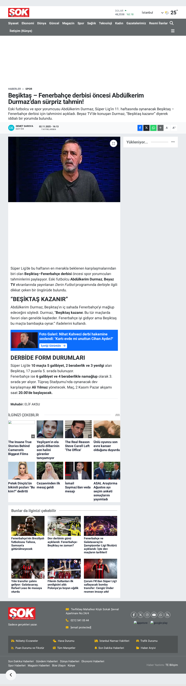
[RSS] (167, 615)
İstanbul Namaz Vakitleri (114, 640)
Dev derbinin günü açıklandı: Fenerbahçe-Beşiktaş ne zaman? (63, 542)
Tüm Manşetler (66, 648)
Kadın (119, 23)
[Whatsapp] (161, 615)
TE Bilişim (171, 665)
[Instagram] (147, 615)
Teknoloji (105, 23)
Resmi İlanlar (158, 23)
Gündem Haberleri (47, 661)
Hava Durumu (66, 640)
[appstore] (140, 623)
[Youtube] (154, 615)
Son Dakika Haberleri (111, 648)
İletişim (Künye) (21, 31)
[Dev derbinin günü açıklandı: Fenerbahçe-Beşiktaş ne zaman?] (64, 526)
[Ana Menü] (172, 31)
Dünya (41, 23)
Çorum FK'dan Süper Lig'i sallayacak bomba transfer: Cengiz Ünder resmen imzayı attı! (100, 586)
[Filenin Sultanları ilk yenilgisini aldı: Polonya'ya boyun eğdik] (64, 568)
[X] (140, 615)
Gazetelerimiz (136, 23)
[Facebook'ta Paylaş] (140, 128)
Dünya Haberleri (69, 661)
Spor (81, 23)
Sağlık (91, 23)
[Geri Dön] (10, 675)
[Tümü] (173, 142)
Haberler (14, 88)
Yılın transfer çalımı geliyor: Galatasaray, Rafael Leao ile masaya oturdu (26, 586)
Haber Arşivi (148, 648)
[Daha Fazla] (160, 128)
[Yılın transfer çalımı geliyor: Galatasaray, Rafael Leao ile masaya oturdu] (28, 568)
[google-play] (159, 623)
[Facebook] (134, 615)
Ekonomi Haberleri (93, 661)
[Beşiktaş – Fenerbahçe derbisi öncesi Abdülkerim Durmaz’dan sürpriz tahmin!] (64, 169)
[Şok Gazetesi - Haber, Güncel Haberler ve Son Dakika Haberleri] (18, 12)
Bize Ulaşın (59, 665)
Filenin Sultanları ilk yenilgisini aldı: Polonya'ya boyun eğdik (63, 584)
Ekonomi (28, 23)
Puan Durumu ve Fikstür (29, 648)
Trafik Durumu (148, 640)
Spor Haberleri (17, 665)
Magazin (68, 23)
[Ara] (172, 23)
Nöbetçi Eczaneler (27, 640)
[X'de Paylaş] (146, 128)
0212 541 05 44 (80, 620)
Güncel (54, 23)
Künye (71, 665)
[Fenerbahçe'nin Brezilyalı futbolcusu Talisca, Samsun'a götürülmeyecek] (28, 526)
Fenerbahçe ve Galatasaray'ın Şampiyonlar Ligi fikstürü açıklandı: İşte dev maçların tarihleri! (100, 545)
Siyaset (13, 23)
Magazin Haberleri (39, 665)
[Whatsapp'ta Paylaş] (153, 128)
